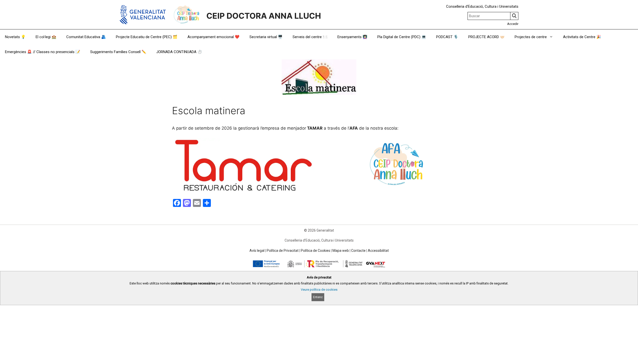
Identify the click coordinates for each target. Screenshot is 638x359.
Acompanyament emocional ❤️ (213, 37)
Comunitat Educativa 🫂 (86, 37)
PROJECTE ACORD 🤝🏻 (486, 37)
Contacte (358, 251)
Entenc (318, 297)
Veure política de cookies (319, 289)
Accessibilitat (378, 251)
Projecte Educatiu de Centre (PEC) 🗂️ (146, 37)
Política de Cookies (315, 251)
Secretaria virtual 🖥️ (266, 37)
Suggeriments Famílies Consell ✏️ (118, 52)
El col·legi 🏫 (46, 37)
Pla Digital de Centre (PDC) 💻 (401, 37)
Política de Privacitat (283, 251)
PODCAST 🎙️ (447, 37)
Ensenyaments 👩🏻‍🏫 (352, 37)
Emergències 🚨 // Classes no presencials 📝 (42, 52)
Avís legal (256, 251)
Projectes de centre (531, 37)
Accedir (512, 24)
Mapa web (340, 251)
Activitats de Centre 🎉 (582, 37)
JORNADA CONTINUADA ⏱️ (179, 52)
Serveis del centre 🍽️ (310, 37)
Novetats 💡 (15, 37)
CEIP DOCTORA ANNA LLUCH (263, 16)
